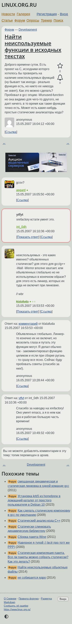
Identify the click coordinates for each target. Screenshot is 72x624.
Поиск (58, 20)
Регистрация (47, 14)
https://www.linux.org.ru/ (17, 609)
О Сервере (10, 598)
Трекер (46, 20)
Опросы (32, 20)
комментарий (28, 323)
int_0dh (21, 226)
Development (28, 29)
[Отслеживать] (60, 77)
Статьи (7, 20)
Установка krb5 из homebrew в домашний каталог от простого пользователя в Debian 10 (34, 500)
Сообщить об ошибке (16, 605)
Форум (19, 20)
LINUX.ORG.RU (19, 5)
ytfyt (21, 398)
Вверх (63, 599)
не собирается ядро (32, 577)
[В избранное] (60, 65)
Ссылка (10, 132)
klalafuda (22, 301)
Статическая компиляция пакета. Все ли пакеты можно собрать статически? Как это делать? (38, 557)
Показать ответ (28, 237)
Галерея (23, 14)
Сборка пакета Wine (32, 536)
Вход (64, 14)
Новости (8, 14)
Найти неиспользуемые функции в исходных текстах (33, 46)
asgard (21, 190)
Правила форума (29, 598)
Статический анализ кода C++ (39, 520)
